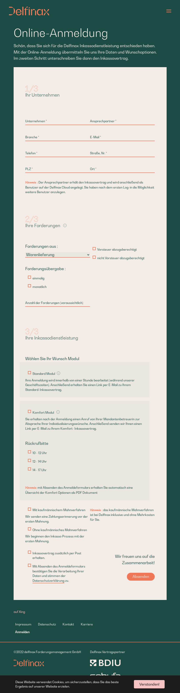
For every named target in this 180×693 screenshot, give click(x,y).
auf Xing (19, 612)
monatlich (39, 287)
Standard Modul (43, 373)
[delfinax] (29, 11)
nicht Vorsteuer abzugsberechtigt (120, 258)
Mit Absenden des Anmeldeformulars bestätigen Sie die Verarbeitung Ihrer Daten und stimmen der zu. (58, 573)
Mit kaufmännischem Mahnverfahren (58, 510)
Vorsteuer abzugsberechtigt (117, 249)
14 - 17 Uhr (39, 470)
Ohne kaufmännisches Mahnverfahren (59, 530)
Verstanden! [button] (149, 684)
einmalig (38, 278)
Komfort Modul (43, 412)
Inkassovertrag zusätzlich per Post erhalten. (56, 555)
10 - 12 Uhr (39, 453)
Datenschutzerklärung (48, 580)
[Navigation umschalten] (168, 11)
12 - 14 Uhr (39, 461)
